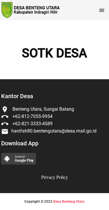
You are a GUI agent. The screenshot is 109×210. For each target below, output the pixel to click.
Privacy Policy (54, 177)
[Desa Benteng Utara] (30, 10)
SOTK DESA (54, 53)
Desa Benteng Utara (69, 202)
